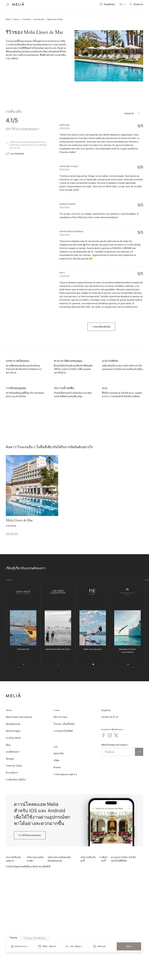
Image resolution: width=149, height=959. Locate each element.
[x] (116, 735)
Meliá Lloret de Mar (55, 19)
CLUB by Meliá (13, 737)
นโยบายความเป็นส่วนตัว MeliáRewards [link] (59, 859)
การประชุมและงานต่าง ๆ (65, 774)
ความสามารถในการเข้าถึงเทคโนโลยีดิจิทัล (123, 859)
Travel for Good (14, 765)
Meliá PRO (59, 753)
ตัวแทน (57, 767)
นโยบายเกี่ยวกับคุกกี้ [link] (88, 859)
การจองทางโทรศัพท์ (63, 731)
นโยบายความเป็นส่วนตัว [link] (35, 859)
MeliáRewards (13, 724)
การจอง (57, 710)
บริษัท (56, 760)
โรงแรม (16, 19)
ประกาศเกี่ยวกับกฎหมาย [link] (13, 859)
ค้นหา (129, 946)
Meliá (8, 19)
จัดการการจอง (60, 717)
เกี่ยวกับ (9, 710)
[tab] (13, 938)
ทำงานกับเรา (12, 772)
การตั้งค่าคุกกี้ (103, 859)
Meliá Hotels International (19, 717)
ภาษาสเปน (26, 19)
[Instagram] (110, 735)
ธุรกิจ (56, 747)
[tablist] (74, 938)
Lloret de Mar (38, 19)
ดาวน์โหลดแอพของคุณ (30, 835)
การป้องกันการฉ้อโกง (16, 779)
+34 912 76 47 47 (109, 717)
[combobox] (122, 4)
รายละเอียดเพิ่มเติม (17, 154)
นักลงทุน (10, 758)
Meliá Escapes (13, 731)
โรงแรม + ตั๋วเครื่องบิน (64, 724)
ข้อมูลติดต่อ (105, 710)
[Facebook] (103, 735)
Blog (8, 744)
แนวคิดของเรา (13, 751)
